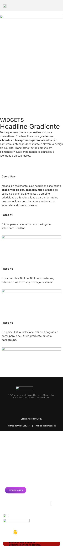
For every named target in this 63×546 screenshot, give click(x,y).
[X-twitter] (19, 406)
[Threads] (44, 406)
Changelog (16, 454)
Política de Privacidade (46, 425)
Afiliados (14, 461)
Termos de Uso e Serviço (18, 425)
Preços (13, 446)
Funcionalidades (20, 438)
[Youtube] (36, 406)
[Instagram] (27, 406)
